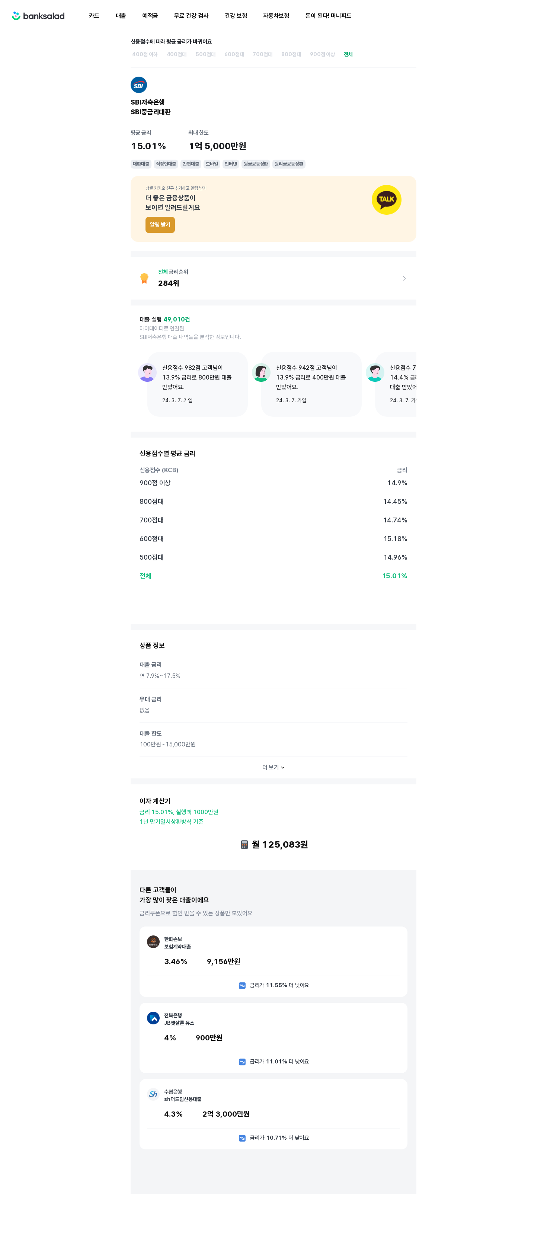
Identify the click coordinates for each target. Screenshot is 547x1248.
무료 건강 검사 (191, 15)
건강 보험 (236, 15)
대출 (121, 15)
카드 (94, 15)
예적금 (150, 15)
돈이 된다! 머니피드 (329, 15)
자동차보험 (276, 15)
